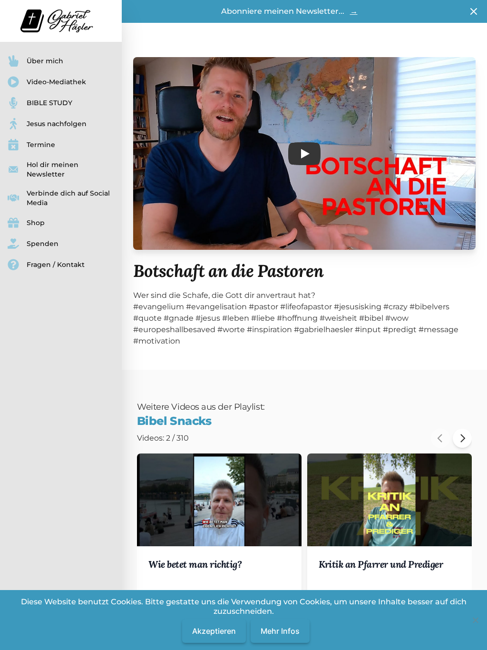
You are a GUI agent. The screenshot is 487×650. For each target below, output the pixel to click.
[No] (475, 620)
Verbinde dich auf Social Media (68, 198)
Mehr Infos (280, 631)
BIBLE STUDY (49, 102)
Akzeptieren (214, 631)
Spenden (42, 243)
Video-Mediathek (56, 82)
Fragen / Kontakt (56, 264)
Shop (36, 222)
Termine (41, 144)
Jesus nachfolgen (57, 123)
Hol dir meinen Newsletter (52, 169)
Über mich (45, 61)
